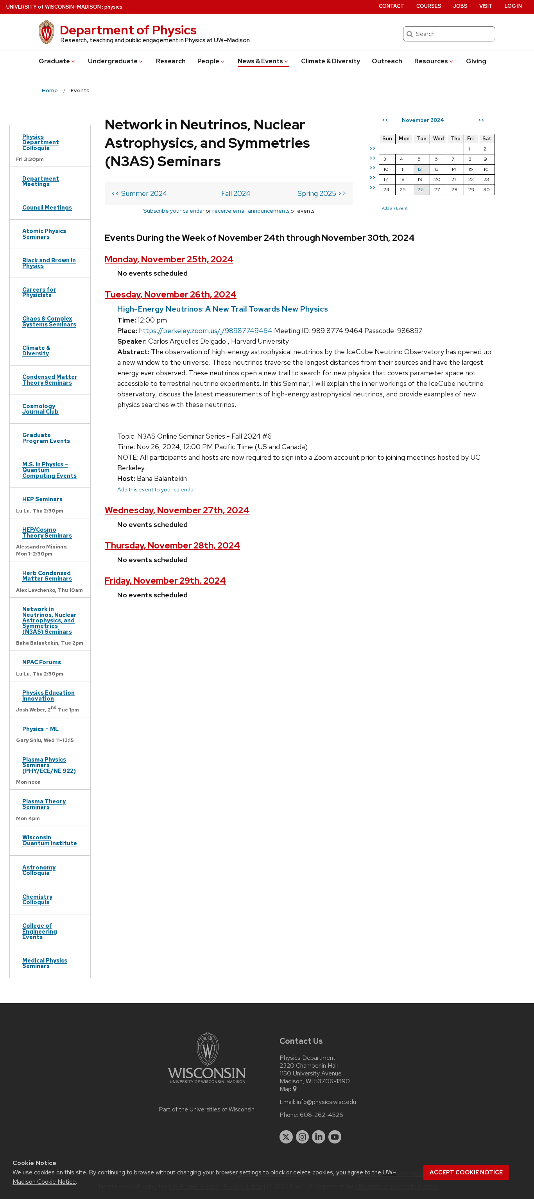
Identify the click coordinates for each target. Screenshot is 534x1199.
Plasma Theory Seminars (44, 804)
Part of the (206, 1109)
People (208, 61)
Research (171, 61)
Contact (391, 6)
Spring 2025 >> (321, 193)
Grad (54, 61)
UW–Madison (53, 7)
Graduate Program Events (46, 437)
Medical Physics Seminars (44, 963)
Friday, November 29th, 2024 (165, 580)
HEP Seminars (42, 499)
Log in (513, 6)
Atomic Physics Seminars (44, 233)
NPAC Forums (41, 662)
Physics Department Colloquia (40, 142)
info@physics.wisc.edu (326, 1102)
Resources (431, 61)
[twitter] (286, 1136)
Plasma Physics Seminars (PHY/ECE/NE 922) (49, 765)
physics (113, 7)
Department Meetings (40, 181)
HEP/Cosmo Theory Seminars (47, 532)
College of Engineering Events (39, 931)
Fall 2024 (236, 193)
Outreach (387, 61)
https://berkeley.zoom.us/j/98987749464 (205, 330)
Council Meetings (47, 207)
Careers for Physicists (39, 292)
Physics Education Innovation (48, 695)
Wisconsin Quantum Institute (49, 839)
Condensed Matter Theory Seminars (49, 379)
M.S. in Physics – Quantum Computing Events (49, 470)
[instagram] (302, 1136)
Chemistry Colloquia (37, 899)
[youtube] (335, 1136)
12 (419, 169)
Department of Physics (128, 30)
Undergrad (113, 61)
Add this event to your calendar (156, 489)
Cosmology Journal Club (40, 408)
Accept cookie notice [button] (466, 1172)
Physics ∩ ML (40, 729)
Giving (476, 61)
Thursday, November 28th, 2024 (172, 545)
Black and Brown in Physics (49, 262)
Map (286, 1089)
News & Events (260, 61)
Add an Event (395, 208)
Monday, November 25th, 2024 (169, 259)
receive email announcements (250, 210)
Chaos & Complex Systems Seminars (49, 321)
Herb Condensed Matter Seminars (47, 575)
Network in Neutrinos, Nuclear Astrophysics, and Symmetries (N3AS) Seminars (49, 620)
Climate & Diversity (330, 61)
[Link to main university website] (207, 1085)
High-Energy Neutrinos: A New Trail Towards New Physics (222, 309)
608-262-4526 (321, 1115)
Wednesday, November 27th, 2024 (177, 510)
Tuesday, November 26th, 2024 (171, 294)
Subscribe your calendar (173, 210)
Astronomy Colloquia (39, 870)
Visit (486, 6)
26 (420, 189)
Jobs (460, 6)
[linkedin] (318, 1136)
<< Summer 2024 (139, 193)
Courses (428, 6)
